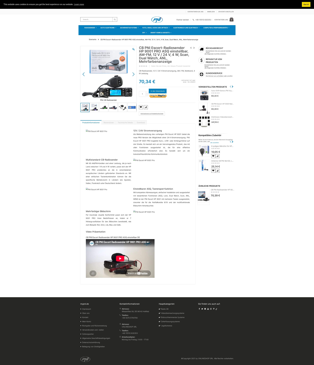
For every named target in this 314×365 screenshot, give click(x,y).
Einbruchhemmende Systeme (172, 317)
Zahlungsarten (88, 334)
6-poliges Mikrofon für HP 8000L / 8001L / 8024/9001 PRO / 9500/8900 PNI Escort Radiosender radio (222, 146)
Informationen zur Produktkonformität (152, 113)
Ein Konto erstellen (226, 12)
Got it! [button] (306, 4)
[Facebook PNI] (199, 309)
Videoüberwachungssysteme (172, 313)
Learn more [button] (79, 4)
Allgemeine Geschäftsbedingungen (96, 338)
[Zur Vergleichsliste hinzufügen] (218, 156)
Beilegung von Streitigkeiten (93, 346)
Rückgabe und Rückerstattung (94, 326)
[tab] (91, 122)
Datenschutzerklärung (91, 342)
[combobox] (98, 19)
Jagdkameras (166, 326)
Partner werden (183, 20)
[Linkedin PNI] (205, 309)
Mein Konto (86, 321)
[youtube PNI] (208, 309)
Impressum (86, 309)
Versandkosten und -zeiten (93, 330)
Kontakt (85, 317)
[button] (133, 51)
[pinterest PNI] (214, 309)
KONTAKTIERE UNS (221, 20)
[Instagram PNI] (211, 309)
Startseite (92, 39)
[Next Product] (194, 47)
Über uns (85, 313)
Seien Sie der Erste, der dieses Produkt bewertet (170, 66)
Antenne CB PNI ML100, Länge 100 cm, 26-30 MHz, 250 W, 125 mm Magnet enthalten (222, 161)
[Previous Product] (191, 47)
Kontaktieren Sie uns (195, 12)
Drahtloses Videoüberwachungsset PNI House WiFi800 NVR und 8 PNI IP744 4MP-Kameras (222, 117)
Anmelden (211, 12)
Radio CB (164, 309)
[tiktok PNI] (216, 309)
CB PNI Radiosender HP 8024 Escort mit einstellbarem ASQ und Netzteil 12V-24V (223, 190)
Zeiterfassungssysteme (170, 321)
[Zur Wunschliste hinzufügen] (213, 156)
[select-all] (214, 143)
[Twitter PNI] (202, 309)
